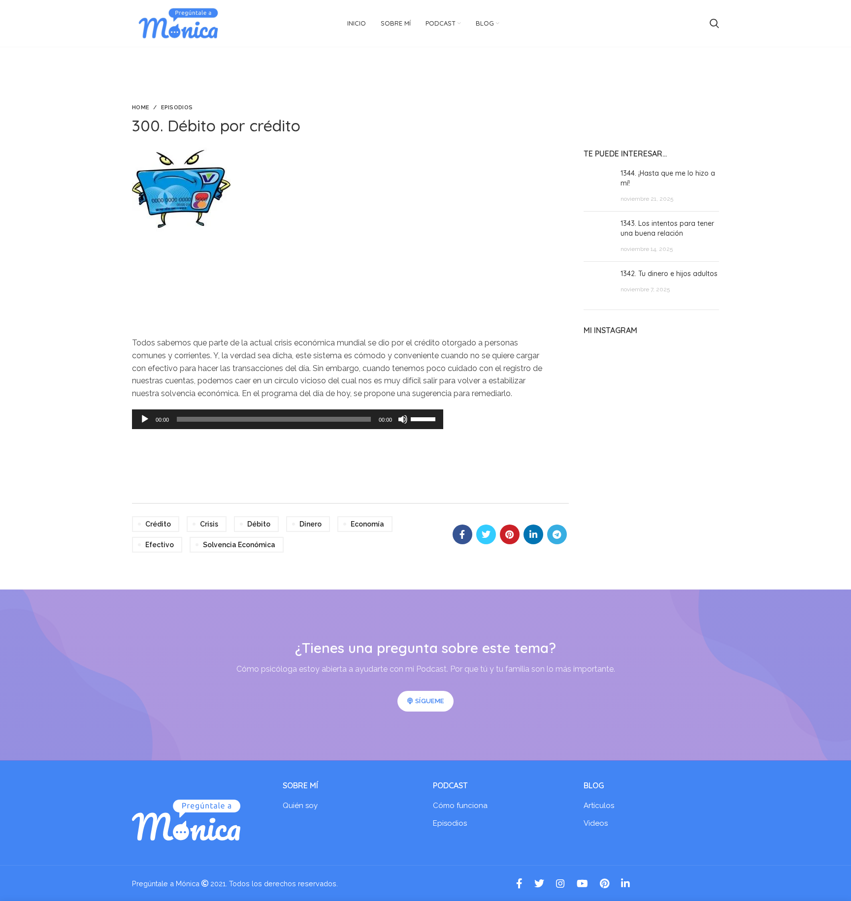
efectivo (159, 545)
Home (140, 107)
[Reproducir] (145, 419)
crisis (209, 524)
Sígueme (429, 701)
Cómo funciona (460, 805)
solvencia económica (239, 545)
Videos (596, 823)
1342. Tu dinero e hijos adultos (669, 273)
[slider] (424, 418)
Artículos (599, 805)
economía (367, 524)
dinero (310, 524)
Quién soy (300, 805)
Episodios (177, 107)
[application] (287, 419)
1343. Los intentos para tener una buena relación (667, 228)
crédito (158, 524)
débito (258, 524)
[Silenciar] (403, 419)
